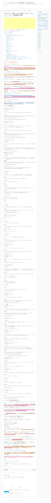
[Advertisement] (19, 23)
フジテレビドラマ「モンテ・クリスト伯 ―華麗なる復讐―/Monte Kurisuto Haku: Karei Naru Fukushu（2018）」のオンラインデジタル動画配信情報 (43, 18)
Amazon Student (9, 127)
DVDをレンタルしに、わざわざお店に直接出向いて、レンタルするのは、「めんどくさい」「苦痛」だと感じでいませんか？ (19, 58)
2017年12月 (39, 38)
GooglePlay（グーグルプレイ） (10, 40)
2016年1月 (39, 47)
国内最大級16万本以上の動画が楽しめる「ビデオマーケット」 (12, 281)
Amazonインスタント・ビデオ (9, 37)
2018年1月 (39, 37)
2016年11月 (39, 46)
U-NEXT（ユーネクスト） (9, 42)
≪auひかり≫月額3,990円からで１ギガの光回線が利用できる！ (12, 99)
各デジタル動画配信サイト (8, 36)
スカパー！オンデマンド (9, 53)
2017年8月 (39, 42)
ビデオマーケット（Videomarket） (10, 46)
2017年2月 (39, 45)
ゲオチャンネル (8, 47)
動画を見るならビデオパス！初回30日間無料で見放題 (10, 198)
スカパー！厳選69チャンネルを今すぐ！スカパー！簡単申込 (11, 455)
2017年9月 (39, 41)
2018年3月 (39, 35)
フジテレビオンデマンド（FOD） (10, 38)
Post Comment (6, 491)
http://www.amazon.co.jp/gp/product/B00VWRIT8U (19, 82)
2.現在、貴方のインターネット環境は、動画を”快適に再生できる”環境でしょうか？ (16, 35)
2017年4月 (39, 44)
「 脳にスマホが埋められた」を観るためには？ (10, 55)
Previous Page (6, 469)
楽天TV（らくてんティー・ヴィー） (10, 43)
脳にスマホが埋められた (8, 466)
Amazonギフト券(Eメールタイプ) (24, 81)
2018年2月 (39, 36)
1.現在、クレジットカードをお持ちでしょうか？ (12, 34)
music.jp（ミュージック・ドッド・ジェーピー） (12, 49)
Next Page (34, 469)
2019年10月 (39, 33)
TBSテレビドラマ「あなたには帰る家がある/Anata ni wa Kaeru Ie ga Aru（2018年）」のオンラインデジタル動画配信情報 (43, 21)
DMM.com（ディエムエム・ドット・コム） (11, 50)
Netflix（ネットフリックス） (9, 39)
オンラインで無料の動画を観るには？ (9, 54)
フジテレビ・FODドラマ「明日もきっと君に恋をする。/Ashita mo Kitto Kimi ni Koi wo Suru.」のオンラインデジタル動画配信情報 (43, 14)
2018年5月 (39, 34)
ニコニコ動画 (7, 48)
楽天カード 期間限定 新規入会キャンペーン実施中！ (11, 71)
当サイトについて (6, 5)
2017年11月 (39, 39)
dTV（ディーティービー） (9, 44)
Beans (43, 500)
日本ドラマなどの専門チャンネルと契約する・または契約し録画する (14, 59)
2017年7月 (39, 43)
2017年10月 (39, 40)
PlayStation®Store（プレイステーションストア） (12, 51)
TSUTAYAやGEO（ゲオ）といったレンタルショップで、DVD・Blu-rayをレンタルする (16, 57)
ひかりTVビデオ (8, 52)
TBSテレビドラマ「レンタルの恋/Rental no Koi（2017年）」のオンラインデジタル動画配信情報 (43, 29)
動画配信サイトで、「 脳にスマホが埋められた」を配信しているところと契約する (16, 56)
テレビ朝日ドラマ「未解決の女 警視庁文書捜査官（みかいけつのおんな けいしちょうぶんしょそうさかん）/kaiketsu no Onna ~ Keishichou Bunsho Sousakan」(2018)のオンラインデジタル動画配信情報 (43, 25)
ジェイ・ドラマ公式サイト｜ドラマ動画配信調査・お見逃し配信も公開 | (19, 2)
